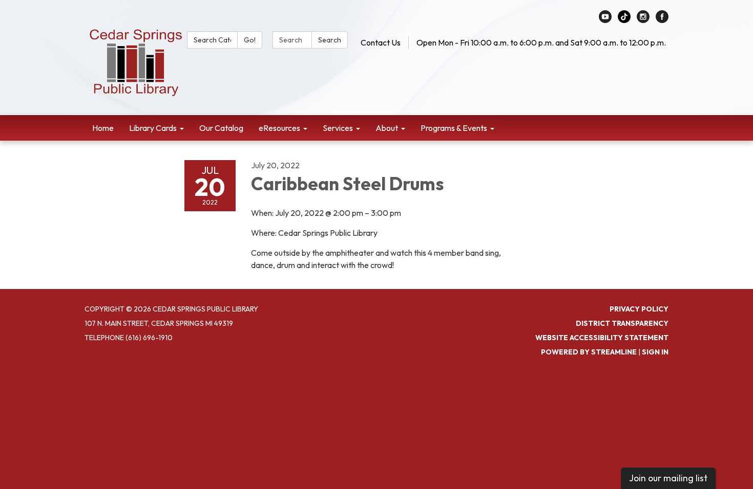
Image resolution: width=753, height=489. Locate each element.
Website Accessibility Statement (601, 337)
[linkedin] (624, 20)
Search (329, 40)
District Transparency (622, 323)
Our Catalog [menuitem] (221, 128)
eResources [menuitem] (279, 128)
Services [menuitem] (338, 128)
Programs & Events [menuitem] (454, 128)
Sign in (655, 352)
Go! (250, 40)
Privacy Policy (639, 309)
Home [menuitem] (103, 128)
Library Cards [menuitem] (153, 128)
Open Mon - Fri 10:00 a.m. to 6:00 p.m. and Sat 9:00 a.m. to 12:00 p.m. (541, 42)
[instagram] (643, 20)
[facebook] (662, 20)
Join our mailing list (668, 478)
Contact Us (381, 42)
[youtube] (605, 20)
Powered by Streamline (589, 352)
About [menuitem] (386, 128)
